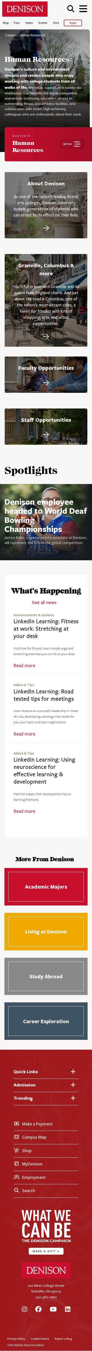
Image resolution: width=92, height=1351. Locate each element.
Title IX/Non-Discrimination (25, 1345)
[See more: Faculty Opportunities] (46, 381)
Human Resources (32, 35)
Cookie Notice (40, 1338)
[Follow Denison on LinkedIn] (67, 1309)
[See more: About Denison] (46, 227)
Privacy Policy (16, 1338)
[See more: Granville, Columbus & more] (46, 335)
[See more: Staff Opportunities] (46, 433)
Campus (11, 35)
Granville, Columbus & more (46, 269)
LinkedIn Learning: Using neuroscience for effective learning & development (44, 770)
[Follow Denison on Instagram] (24, 1309)
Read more (24, 665)
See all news (44, 602)
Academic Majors (46, 886)
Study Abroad (46, 976)
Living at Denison (46, 931)
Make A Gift (46, 1251)
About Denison (46, 183)
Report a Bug (63, 1338)
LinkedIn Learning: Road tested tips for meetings (43, 695)
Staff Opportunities (46, 419)
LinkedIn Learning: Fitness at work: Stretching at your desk (46, 629)
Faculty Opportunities (46, 367)
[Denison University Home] (46, 1277)
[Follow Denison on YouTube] (53, 1309)
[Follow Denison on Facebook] (38, 1309)
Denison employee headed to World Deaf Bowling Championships (45, 515)
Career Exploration (46, 1021)
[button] (71, 9)
